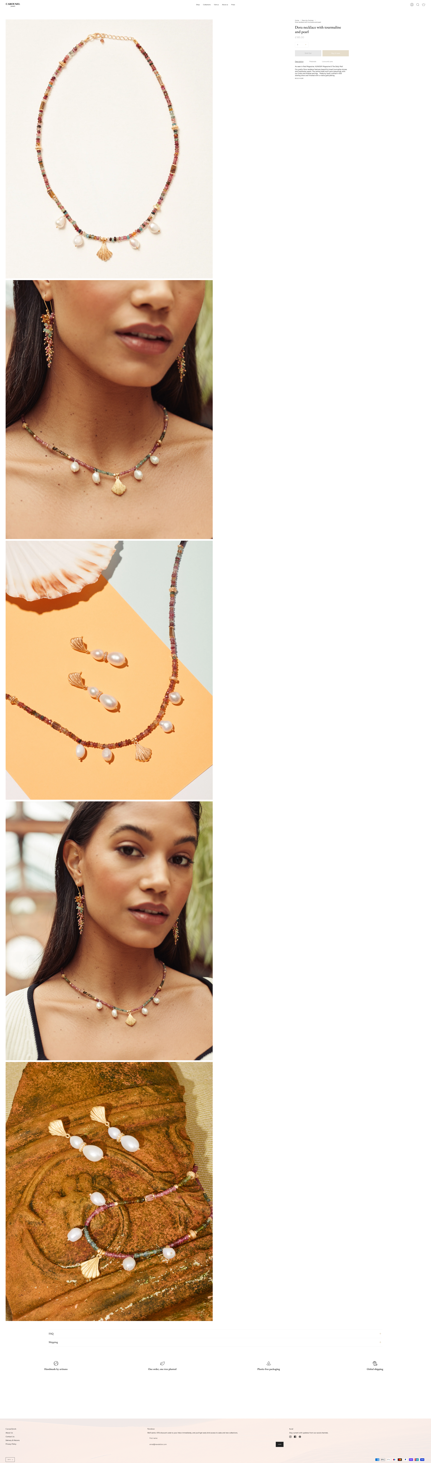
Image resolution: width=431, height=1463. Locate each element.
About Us (9, 1433)
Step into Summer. (308, 20)
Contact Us (10, 1437)
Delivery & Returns (13, 1440)
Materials (312, 62)
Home (297, 20)
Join (279, 1444)
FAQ (51, 1333)
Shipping (53, 1342)
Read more (299, 78)
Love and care (327, 62)
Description (299, 62)
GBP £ (9, 1459)
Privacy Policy (11, 1444)
